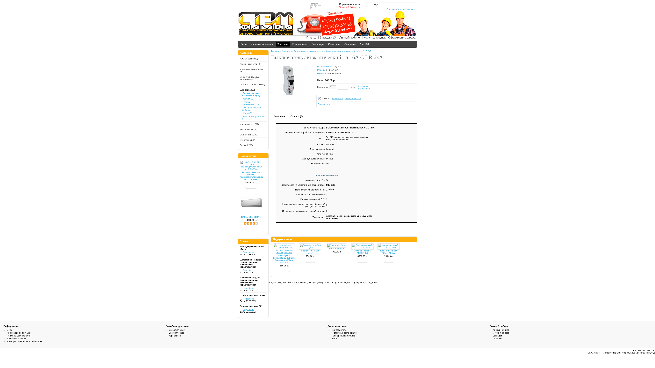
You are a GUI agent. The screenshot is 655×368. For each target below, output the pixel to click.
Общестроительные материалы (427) (249, 78)
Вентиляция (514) (248, 129)
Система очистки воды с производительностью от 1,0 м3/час (251, 176)
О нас (9, 330)
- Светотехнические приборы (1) (251, 108)
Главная (311, 37)
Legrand (337, 66)
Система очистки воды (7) (252, 84)
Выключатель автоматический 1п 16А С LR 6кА (348, 51)
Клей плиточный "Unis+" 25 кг (388, 252)
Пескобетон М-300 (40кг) (310, 252)
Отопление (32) (247, 140)
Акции (334, 339)
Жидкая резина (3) (249, 59)
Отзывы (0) (296, 116)
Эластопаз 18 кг (336, 249)
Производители (338, 330)
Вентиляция (318, 44)
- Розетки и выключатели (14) (250, 103)
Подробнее (248, 252)
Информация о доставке (19, 333)
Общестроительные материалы (257, 44)
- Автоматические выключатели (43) (251, 94)
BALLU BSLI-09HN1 (251, 217)
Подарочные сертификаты (344, 333)
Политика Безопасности (19, 336)
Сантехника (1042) (249, 135)
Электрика (282, 44)
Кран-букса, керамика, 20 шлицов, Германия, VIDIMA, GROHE (284, 259)
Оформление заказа (401, 37)
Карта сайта (175, 336)
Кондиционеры (299, 44)
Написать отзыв (353, 98)
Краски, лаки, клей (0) (250, 64)
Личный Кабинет (501, 330)
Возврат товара (176, 333)
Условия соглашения (17, 339)
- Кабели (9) (247, 99)
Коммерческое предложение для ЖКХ (25, 341)
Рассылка (497, 339)
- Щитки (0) (247, 113)
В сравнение (364, 89)
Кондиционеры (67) (249, 124)
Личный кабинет (350, 37)
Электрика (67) (247, 90)
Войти (390, 9)
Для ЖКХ (365, 44)
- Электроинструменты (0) (253, 117)
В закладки (363, 86)
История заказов (501, 333)
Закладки (497, 336)
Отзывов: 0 (337, 98)
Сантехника (334, 44)
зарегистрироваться (407, 9)
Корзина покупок (374, 37)
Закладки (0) (328, 37)
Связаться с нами (177, 330)
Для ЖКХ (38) (246, 145)
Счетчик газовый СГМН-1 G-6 (362, 252)
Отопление (350, 44)
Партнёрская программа (343, 336)
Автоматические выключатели (308, 51)
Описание (279, 116)
